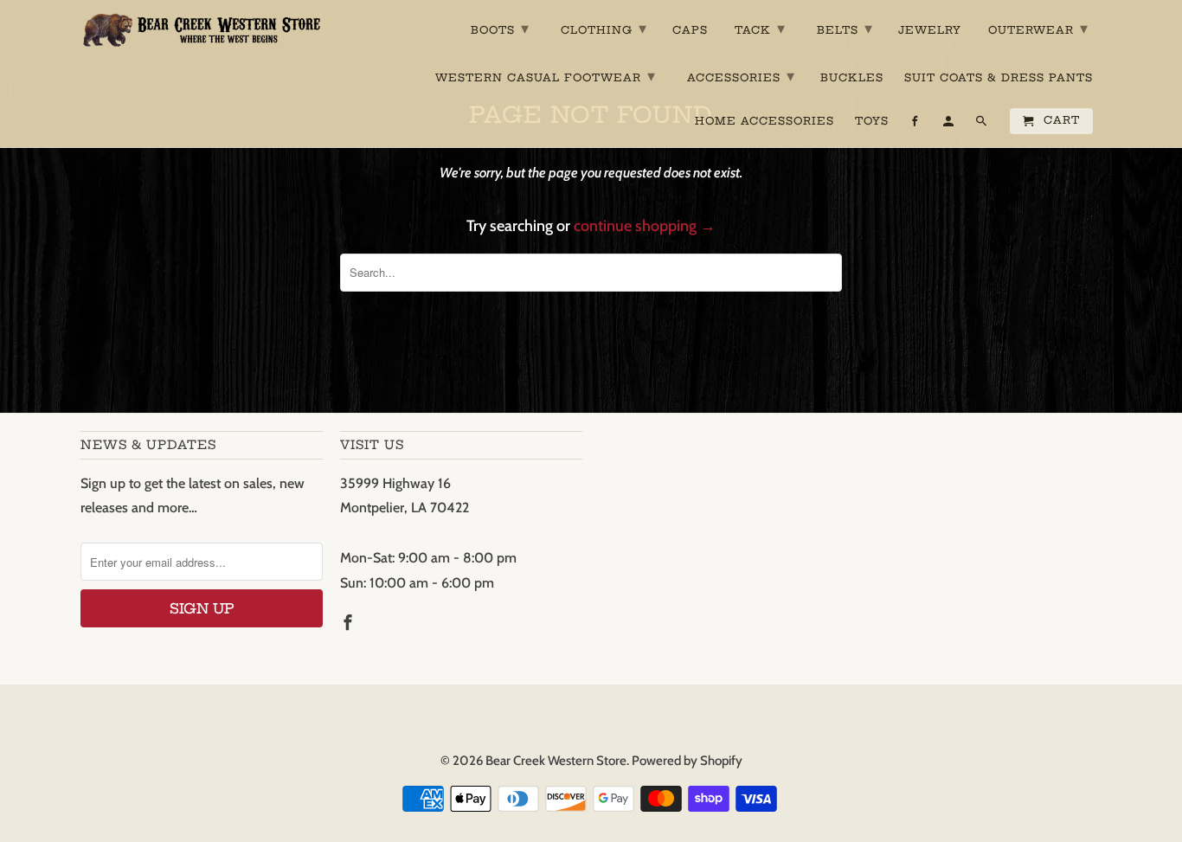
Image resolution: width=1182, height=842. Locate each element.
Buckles (851, 78)
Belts (845, 28)
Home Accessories (764, 121)
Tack (760, 28)
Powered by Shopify (687, 760)
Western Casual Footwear (545, 76)
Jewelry (929, 30)
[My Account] (949, 124)
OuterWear (1038, 28)
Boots (500, 28)
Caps (690, 30)
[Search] (982, 124)
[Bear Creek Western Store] (201, 30)
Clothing (604, 28)
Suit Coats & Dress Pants (998, 78)
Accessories (741, 76)
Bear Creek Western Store (555, 760)
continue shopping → (645, 225)
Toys (872, 121)
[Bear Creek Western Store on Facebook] (349, 623)
